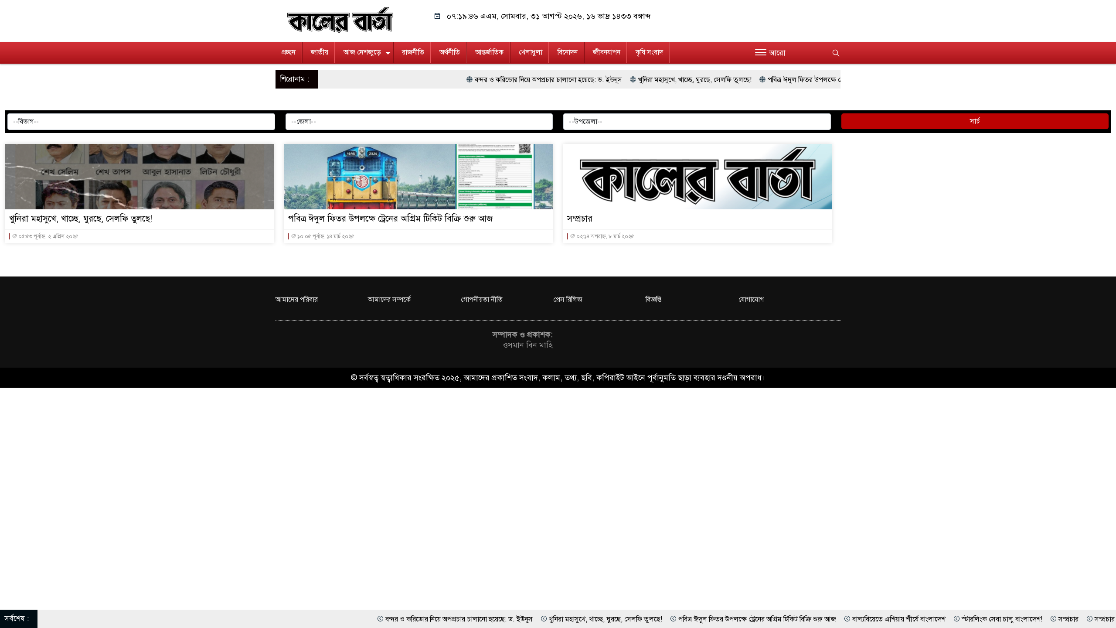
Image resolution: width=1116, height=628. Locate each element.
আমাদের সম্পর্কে (389, 299)
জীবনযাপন (606, 52)
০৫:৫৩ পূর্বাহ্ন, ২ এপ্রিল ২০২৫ (47, 236)
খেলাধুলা (530, 52)
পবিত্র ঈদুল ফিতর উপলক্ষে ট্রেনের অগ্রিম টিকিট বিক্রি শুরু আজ (802, 79)
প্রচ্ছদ (289, 52)
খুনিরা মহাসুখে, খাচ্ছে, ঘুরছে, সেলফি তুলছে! (650, 79)
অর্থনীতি (449, 52)
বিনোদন (568, 52)
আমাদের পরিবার (297, 299)
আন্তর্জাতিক (489, 52)
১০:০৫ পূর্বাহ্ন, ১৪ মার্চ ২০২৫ (325, 236)
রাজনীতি (413, 52)
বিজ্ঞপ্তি (653, 299)
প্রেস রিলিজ (567, 299)
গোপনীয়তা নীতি (482, 299)
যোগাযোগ (751, 299)
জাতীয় (319, 52)
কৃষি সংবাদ (649, 52)
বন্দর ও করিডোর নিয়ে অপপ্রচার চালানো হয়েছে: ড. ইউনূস (503, 79)
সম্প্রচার (579, 218)
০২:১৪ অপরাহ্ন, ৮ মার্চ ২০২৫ (604, 236)
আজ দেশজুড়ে (362, 52)
